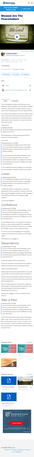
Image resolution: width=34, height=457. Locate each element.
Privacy (20, 450)
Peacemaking (5, 66)
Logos (13, 447)
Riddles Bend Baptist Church (15, 55)
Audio (7, 85)
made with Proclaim (26, 51)
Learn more (27, 9)
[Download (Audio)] (30, 85)
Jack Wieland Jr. (6, 389)
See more (30, 342)
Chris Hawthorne (6, 405)
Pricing (14, 450)
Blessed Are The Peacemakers (16, 90)
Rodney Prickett (11, 53)
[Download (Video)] (30, 90)
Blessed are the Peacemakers (11, 403)
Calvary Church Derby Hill (25, 389)
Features (7, 450)
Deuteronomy (5, 60)
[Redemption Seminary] (17, 421)
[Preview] (30, 387)
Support (19, 452)
